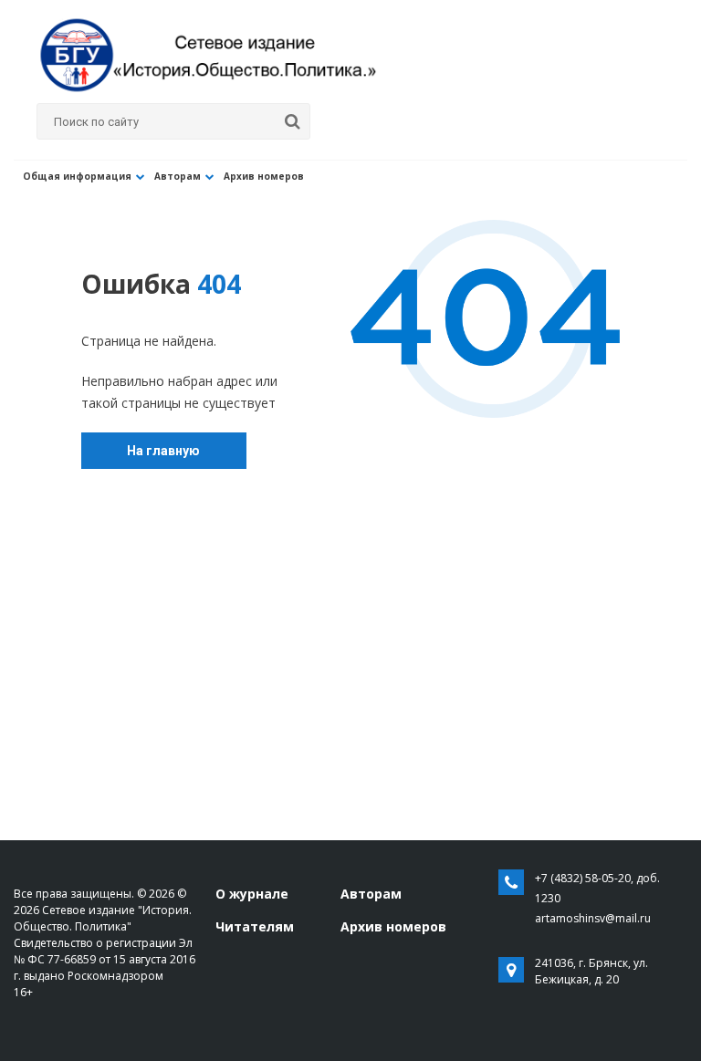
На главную (163, 450)
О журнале (251, 893)
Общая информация (77, 176)
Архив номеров (264, 176)
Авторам (177, 176)
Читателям (254, 926)
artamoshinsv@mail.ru (593, 918)
